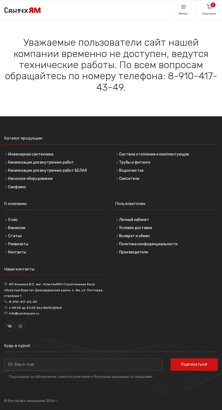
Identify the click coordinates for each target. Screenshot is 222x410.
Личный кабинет (134, 219)
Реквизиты (18, 244)
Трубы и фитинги (134, 162)
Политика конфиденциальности (148, 244)
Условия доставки (135, 228)
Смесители (129, 178)
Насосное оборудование (30, 178)
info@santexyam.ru (24, 313)
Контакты (17, 252)
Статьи (15, 236)
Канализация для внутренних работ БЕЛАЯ (47, 170)
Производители (133, 252)
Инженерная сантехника (30, 154)
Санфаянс (17, 187)
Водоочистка (131, 170)
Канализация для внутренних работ (41, 162)
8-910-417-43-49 (23, 302)
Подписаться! (194, 364)
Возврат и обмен (134, 236)
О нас (13, 219)
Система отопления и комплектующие (154, 154)
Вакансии (16, 228)
